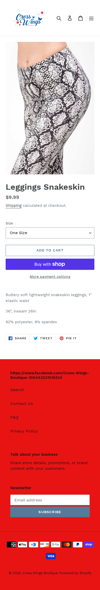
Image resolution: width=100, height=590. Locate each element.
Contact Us (21, 403)
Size (9, 223)
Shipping (14, 205)
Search (17, 389)
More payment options (50, 276)
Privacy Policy (24, 431)
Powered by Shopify (75, 573)
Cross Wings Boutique (40, 573)
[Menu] (91, 17)
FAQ (14, 417)
